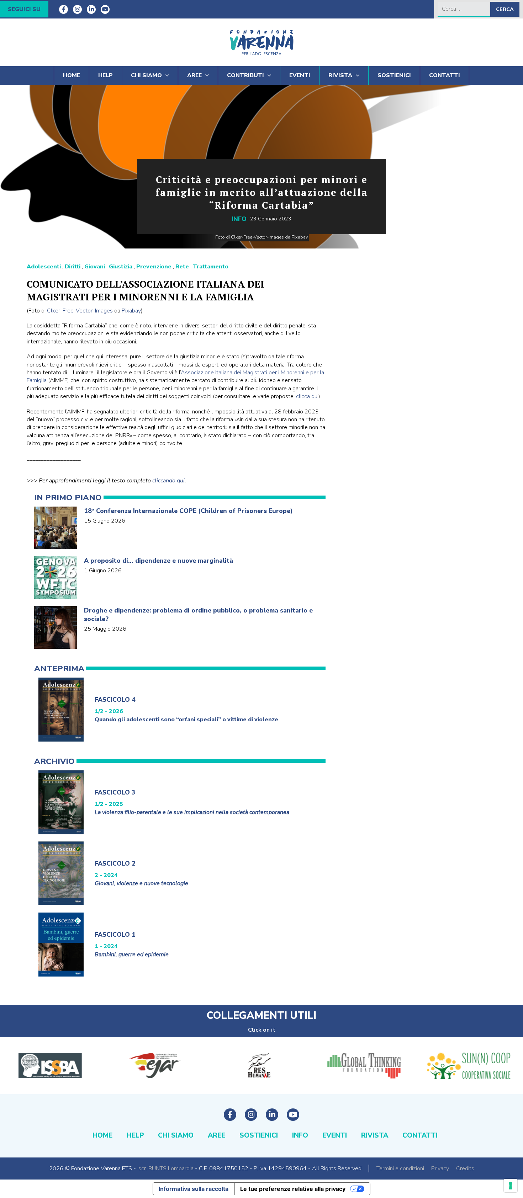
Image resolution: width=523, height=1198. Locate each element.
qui (314, 396)
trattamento (210, 267)
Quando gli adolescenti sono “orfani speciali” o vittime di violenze (186, 719)
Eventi (299, 75)
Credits (465, 1168)
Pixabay (131, 311)
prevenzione (153, 267)
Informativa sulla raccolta (193, 1188)
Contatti (444, 75)
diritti (72, 267)
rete (182, 267)
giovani (94, 267)
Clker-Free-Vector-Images (80, 311)
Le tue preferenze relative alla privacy (292, 1188)
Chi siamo (146, 75)
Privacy (440, 1168)
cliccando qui (168, 481)
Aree (194, 75)
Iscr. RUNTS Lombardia (165, 1168)
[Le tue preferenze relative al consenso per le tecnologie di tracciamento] (510, 1185)
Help (105, 75)
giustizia (120, 267)
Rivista (340, 75)
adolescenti (44, 267)
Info (239, 219)
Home (71, 75)
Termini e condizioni (400, 1168)
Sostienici (394, 75)
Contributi (245, 75)
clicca (303, 396)
